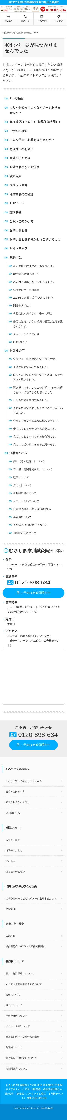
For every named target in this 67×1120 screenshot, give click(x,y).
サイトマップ (19, 248)
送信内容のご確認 (22, 194)
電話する (25, 18)
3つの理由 (16, 98)
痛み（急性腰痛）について (28, 461)
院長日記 (16, 257)
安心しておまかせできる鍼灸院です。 (35, 428)
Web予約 (42, 18)
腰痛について (21, 477)
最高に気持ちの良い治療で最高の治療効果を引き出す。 (38, 324)
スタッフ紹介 (19, 185)
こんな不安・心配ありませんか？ (32, 139)
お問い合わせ (19, 230)
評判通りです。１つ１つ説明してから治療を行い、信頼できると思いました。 (38, 390)
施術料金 (16, 212)
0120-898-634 (28, 582)
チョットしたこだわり (26, 334)
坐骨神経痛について (25, 493)
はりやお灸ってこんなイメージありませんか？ (35, 110)
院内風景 (16, 176)
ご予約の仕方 (19, 131)
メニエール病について (26, 501)
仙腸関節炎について (25, 532)
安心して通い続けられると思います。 (35, 444)
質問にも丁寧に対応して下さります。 (35, 358)
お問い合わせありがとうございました (35, 239)
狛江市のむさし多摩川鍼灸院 (39, 1108)
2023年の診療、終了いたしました (33, 297)
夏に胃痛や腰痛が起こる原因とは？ (34, 265)
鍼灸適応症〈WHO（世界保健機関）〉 (36, 121)
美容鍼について (22, 517)
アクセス (58, 18)
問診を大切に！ (22, 305)
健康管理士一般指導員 (26, 289)
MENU (8, 18)
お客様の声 (17, 350)
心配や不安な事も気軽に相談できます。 (36, 420)
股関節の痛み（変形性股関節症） (32, 509)
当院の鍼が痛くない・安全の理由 (32, 313)
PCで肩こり (20, 342)
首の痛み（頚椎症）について (30, 524)
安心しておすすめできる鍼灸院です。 (35, 436)
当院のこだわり (20, 157)
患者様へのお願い (22, 149)
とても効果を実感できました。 (31, 400)
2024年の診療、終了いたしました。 (34, 281)
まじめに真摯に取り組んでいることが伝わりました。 (38, 410)
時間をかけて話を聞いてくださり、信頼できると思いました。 (38, 377)
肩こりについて (22, 485)
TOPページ (17, 203)
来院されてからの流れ (24, 167)
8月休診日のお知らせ (25, 273)
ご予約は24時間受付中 (33, 592)
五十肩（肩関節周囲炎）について (32, 469)
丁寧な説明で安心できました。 (31, 366)
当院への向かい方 (22, 221)
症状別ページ (19, 453)
